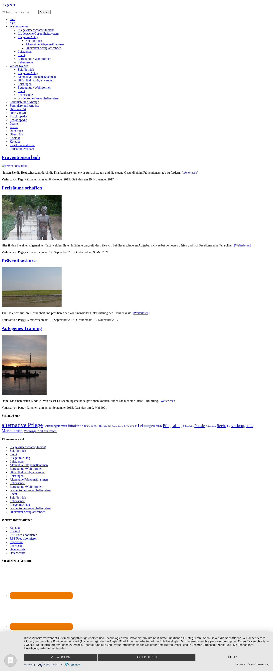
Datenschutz (17, 549)
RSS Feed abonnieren (23, 535)
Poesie (199, 425)
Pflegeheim (188, 426)
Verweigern (60, 657)
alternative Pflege (22, 425)
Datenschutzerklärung (258, 664)
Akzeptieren (146, 657)
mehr (232, 657)
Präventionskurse (20, 260)
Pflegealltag (172, 425)
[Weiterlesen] (189, 172)
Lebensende (130, 426)
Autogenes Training (22, 328)
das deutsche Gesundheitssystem (30, 490)
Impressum (16, 542)
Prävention (211, 426)
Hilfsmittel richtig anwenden (27, 472)
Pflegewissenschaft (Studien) (28, 447)
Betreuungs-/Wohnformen (26, 468)
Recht (221, 425)
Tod (228, 426)
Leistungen (146, 426)
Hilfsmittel (105, 426)
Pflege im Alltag (20, 458)
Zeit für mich (47, 431)
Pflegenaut (8, 5)
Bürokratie (75, 426)
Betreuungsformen (55, 426)
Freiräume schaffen (22, 187)
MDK (159, 426)
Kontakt (15, 527)
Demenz (88, 426)
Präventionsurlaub (21, 157)
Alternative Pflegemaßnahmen (29, 465)
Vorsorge (30, 431)
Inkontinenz (117, 426)
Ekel (96, 426)
